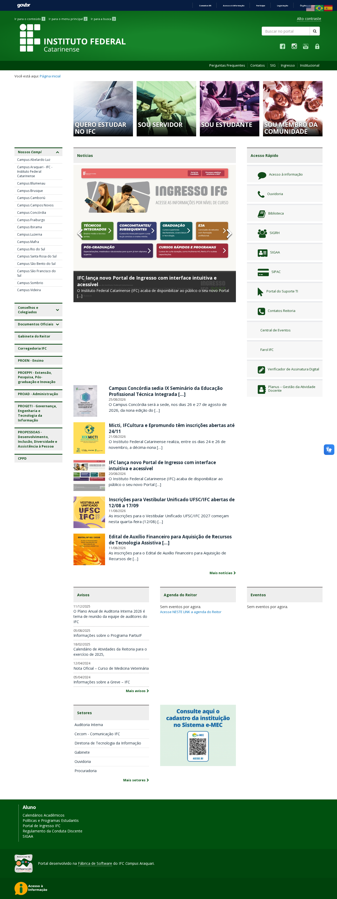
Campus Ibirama (29, 227)
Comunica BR (205, 5)
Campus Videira (29, 290)
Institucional (309, 65)
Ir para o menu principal (67, 19)
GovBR (23, 5)
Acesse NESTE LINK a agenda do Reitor (190, 611)
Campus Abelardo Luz (33, 159)
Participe (260, 5)
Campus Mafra (28, 242)
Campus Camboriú (31, 198)
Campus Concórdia (31, 212)
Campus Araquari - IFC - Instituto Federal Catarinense (34, 171)
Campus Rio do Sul (31, 249)
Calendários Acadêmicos (44, 815)
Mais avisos (136, 691)
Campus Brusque (30, 190)
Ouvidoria (83, 761)
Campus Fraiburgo (31, 220)
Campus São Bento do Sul (36, 263)
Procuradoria (86, 770)
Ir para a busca (103, 19)
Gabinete (82, 752)
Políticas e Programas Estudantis (51, 820)
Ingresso (288, 65)
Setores (84, 713)
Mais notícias (221, 573)
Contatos (257, 65)
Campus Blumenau (31, 183)
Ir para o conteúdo (29, 19)
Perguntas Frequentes (227, 65)
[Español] (328, 7)
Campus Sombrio (30, 283)
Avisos (83, 595)
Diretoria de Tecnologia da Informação (108, 743)
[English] (310, 7)
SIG (273, 65)
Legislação (282, 5)
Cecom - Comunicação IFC (97, 733)
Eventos (258, 595)
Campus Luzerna (29, 234)
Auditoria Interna (89, 724)
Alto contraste (309, 18)
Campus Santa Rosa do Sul (37, 256)
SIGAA (28, 836)
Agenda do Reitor (180, 595)
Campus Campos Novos (35, 205)
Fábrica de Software (95, 863)
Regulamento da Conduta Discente (52, 830)
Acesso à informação (233, 5)
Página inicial (50, 76)
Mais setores (134, 780)
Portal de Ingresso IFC (42, 825)
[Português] (319, 7)
